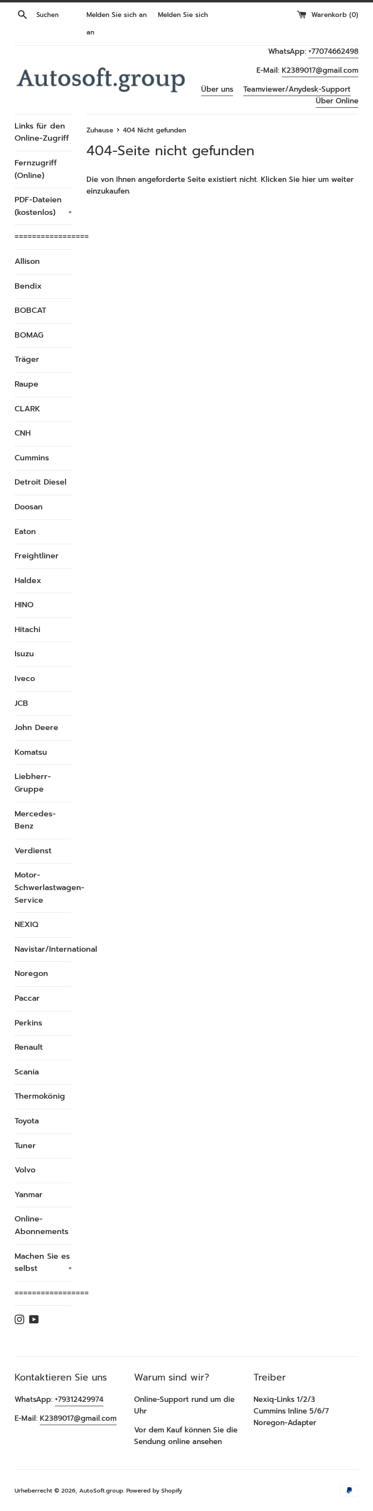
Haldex (28, 580)
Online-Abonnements (41, 1225)
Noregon (31, 973)
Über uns (217, 89)
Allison (27, 261)
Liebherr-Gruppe (33, 783)
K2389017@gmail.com (320, 70)
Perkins (28, 1023)
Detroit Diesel (41, 482)
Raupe (26, 384)
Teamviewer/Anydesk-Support (297, 89)
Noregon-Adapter (285, 1422)
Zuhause (99, 130)
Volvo (25, 1170)
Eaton (25, 531)
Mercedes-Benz (35, 820)
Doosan (29, 507)
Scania (27, 1072)
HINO (24, 605)
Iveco (25, 678)
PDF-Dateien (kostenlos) (43, 206)
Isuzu (24, 654)
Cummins (32, 458)
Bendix (28, 286)
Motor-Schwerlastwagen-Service (43, 887)
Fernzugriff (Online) (36, 169)
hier (309, 179)
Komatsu (31, 752)
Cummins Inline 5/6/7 (291, 1411)
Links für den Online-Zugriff (42, 132)
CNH (23, 433)
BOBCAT (30, 310)
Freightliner (37, 556)
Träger (27, 359)
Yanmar (29, 1195)
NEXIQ (26, 924)
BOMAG (29, 335)
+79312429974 (79, 1399)
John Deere (36, 727)
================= (43, 237)
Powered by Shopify (154, 1490)
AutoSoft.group (101, 1490)
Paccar (27, 998)
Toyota (27, 1121)
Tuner (25, 1146)
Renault (29, 1047)
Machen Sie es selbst (43, 1263)
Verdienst (33, 851)
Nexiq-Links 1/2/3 (284, 1399)
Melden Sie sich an (116, 15)
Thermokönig (40, 1096)
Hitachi (27, 629)
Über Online (337, 101)
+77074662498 (333, 51)
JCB (21, 703)
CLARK (27, 409)
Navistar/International (43, 949)
